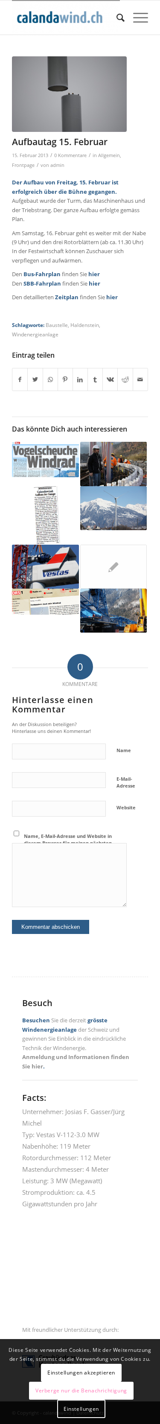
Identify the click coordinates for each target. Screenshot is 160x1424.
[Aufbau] (69, 94)
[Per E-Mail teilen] (140, 379)
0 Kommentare (70, 155)
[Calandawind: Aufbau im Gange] (45, 515)
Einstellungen (81, 1408)
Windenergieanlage (35, 334)
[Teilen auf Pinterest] (65, 379)
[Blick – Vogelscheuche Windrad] (45, 459)
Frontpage (23, 165)
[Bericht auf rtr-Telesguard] (113, 567)
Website (126, 807)
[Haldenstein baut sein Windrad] (45, 602)
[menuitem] (116, 17)
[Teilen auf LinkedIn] (80, 379)
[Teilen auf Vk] (110, 379)
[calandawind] (66, 17)
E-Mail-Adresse (125, 782)
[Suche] (116, 17)
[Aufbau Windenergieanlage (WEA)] (45, 567)
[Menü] (136, 17)
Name (123, 750)
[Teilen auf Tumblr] (95, 379)
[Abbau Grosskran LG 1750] (113, 611)
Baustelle (57, 324)
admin (57, 165)
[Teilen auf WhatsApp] (50, 379)
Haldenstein (84, 324)
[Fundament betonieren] (113, 464)
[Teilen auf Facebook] (19, 379)
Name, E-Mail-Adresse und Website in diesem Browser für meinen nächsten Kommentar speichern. (68, 843)
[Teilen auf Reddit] (125, 379)
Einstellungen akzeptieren (81, 1372)
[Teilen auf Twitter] (35, 379)
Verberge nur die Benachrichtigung (81, 1390)
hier (94, 274)
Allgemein (109, 155)
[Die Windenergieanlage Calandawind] (113, 508)
